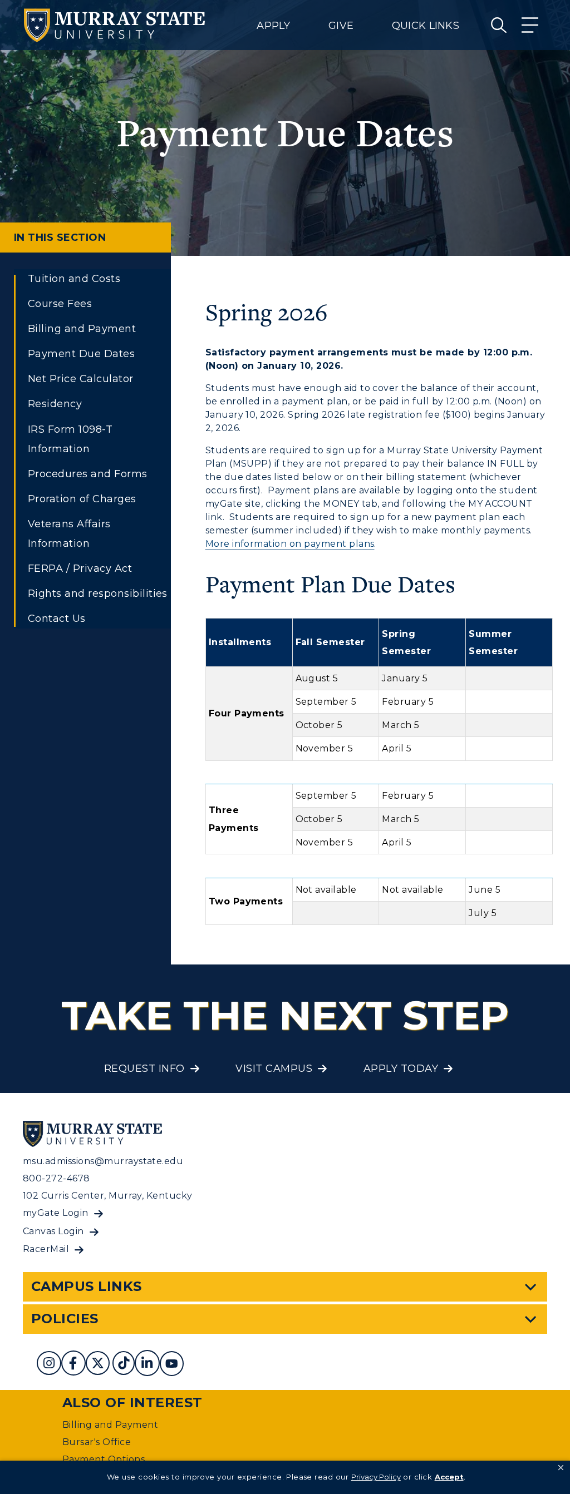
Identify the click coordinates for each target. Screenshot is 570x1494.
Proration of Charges (82, 499)
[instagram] (49, 1364)
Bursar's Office (96, 1442)
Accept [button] (449, 1476)
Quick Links (425, 25)
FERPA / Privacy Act (80, 568)
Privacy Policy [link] (376, 1476)
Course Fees (60, 304)
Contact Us (57, 618)
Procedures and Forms (88, 474)
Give (340, 25)
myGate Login (56, 1213)
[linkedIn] (147, 1364)
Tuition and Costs (74, 279)
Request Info (144, 1068)
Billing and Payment (82, 329)
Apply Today (400, 1068)
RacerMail (46, 1249)
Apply (273, 25)
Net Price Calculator (81, 379)
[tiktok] (123, 1364)
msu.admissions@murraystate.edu (103, 1161)
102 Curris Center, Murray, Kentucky (108, 1195)
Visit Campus (273, 1068)
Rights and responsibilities (98, 593)
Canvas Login (53, 1231)
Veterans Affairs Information (69, 534)
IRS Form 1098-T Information (70, 439)
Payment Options (103, 1459)
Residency (55, 404)
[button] (560, 1468)
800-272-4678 (56, 1178)
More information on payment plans (290, 543)
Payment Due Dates (81, 354)
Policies (65, 1318)
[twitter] (98, 1364)
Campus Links (86, 1286)
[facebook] (73, 1364)
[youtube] (172, 1364)
